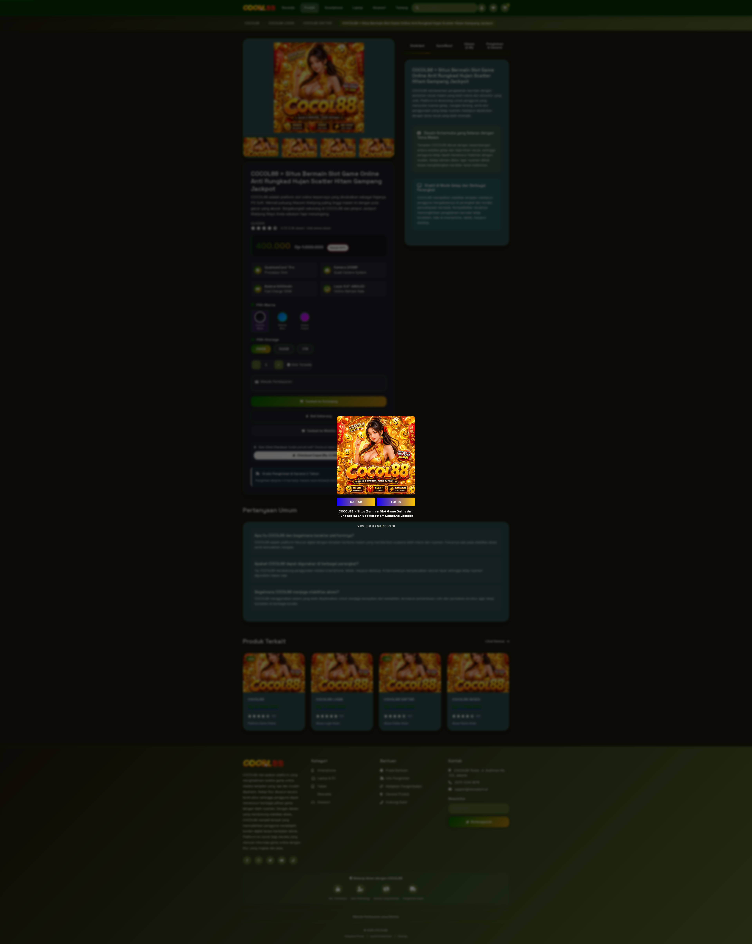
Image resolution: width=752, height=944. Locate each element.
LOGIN (396, 502)
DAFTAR (356, 502)
